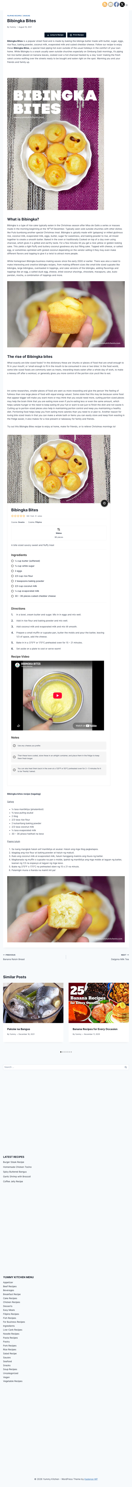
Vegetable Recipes (12, 1381)
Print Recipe (78, 35)
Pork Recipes (9, 1345)
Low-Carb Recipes (12, 1329)
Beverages (8, 1290)
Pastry (6, 1341)
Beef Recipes (10, 1286)
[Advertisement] (46, 72)
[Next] (124, 1016)
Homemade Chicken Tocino (17, 1167)
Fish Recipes (9, 1318)
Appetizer (8, 1282)
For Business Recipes (14, 1322)
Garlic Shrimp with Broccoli (17, 1176)
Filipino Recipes (14, 16)
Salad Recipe (10, 1353)
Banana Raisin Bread (14, 957)
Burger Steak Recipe (13, 1162)
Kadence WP (91, 1479)
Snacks (26, 16)
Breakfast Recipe (12, 1294)
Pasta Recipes (10, 1337)
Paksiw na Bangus (18, 1029)
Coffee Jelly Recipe (13, 1181)
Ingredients (9, 1326)
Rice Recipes (9, 1349)
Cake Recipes (10, 1298)
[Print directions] (104, 503)
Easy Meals (9, 1310)
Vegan (6, 1377)
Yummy (13, 27)
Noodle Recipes (11, 1333)
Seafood (7, 1361)
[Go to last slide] (7, 1016)
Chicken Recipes (11, 1302)
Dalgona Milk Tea (120, 957)
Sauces (7, 1357)
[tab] (60, 1052)
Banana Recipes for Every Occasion (95, 1029)
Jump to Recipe (56, 35)
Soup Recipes (10, 1369)
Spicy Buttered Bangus (15, 1171)
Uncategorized (10, 1373)
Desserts (7, 1306)
